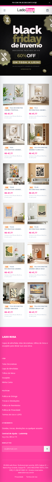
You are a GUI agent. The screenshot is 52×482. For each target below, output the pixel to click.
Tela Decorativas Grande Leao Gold (13, 149)
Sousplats (6, 377)
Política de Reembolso (11, 405)
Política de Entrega (9, 396)
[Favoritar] (21, 88)
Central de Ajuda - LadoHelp (14, 433)
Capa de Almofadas (10, 368)
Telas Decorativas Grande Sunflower (13, 268)
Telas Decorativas (9, 364)
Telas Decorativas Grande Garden (13, 189)
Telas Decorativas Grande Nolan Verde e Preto (37, 229)
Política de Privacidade (11, 410)
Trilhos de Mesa (8, 373)
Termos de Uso (31, 477)
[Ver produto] (21, 93)
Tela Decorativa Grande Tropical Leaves (14, 110)
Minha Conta (7, 382)
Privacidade (19, 477)
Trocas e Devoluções (10, 401)
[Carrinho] (47, 10)
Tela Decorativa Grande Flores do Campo (38, 149)
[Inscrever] (47, 449)
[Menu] (4, 10)
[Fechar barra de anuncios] (49, 2)
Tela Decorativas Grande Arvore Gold (37, 110)
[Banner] (26, 45)
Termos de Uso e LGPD (12, 414)
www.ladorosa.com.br (26, 472)
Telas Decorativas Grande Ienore (37, 189)
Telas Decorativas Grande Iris (13, 229)
